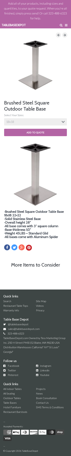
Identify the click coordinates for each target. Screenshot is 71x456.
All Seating (9, 393)
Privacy (40, 310)
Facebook (13, 365)
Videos (40, 305)
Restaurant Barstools (15, 411)
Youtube (44, 374)
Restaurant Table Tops (15, 305)
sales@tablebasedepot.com (24, 328)
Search (7, 301)
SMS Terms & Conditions (50, 407)
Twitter (12, 370)
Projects (41, 388)
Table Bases (10, 402)
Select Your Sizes (13, 115)
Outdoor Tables (12, 398)
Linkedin (44, 370)
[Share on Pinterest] (29, 248)
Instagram (45, 365)
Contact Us (42, 402)
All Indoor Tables (12, 388)
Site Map (41, 301)
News (39, 393)
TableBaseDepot (30, 450)
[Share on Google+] (22, 247)
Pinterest (13, 374)
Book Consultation (46, 398)
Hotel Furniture (12, 407)
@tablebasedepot (18, 324)
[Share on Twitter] (14, 247)
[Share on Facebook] (7, 247)
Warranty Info (11, 310)
